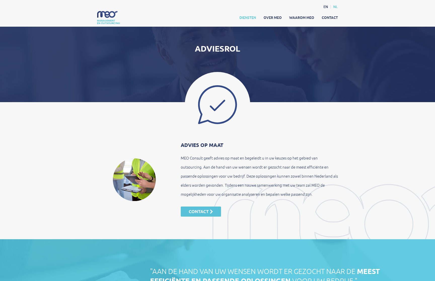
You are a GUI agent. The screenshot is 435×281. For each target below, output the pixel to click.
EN (325, 7)
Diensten (247, 17)
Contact (330, 17)
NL (335, 7)
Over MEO (273, 17)
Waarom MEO (301, 17)
